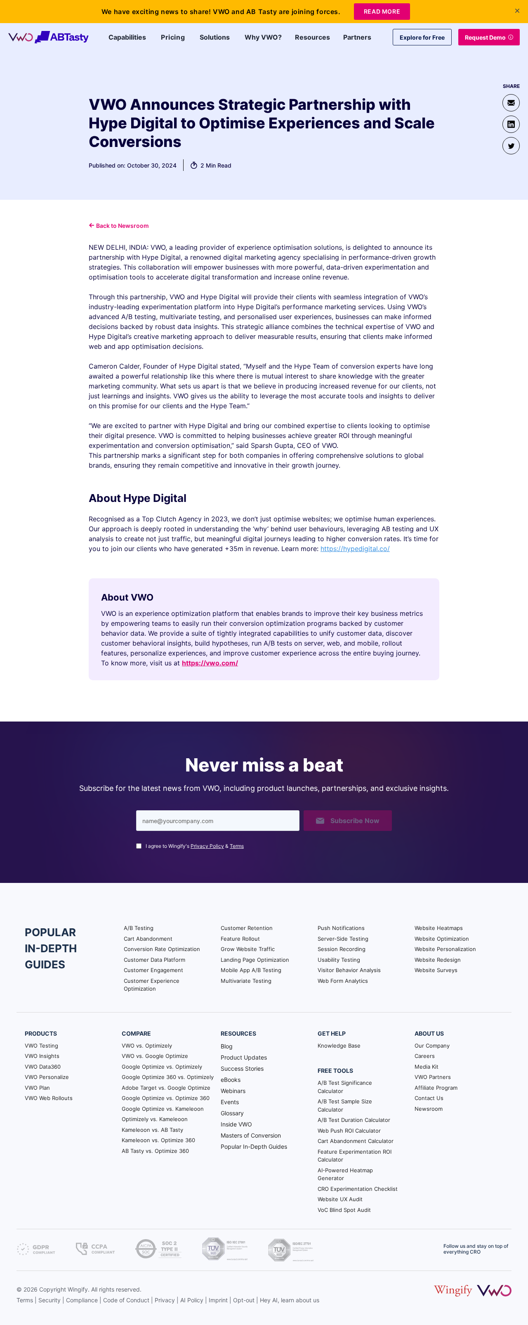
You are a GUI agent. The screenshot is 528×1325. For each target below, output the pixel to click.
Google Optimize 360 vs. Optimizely (168, 1077)
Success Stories (242, 1068)
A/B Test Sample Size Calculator (345, 1105)
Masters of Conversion (251, 1135)
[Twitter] (511, 145)
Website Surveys (436, 970)
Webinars (233, 1090)
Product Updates (244, 1057)
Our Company (432, 1045)
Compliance (82, 1300)
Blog (227, 1046)
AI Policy (191, 1300)
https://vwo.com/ (210, 663)
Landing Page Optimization (255, 959)
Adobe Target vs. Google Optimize (166, 1087)
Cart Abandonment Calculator (356, 1141)
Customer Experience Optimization (151, 984)
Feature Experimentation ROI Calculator (354, 1155)
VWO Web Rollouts (49, 1098)
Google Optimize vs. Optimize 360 (166, 1098)
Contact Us (429, 1098)
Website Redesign (438, 959)
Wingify (78, 1289)
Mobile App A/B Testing (251, 970)
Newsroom (429, 1108)
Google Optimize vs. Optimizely (162, 1066)
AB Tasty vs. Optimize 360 (155, 1151)
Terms (237, 846)
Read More (382, 11)
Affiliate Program (436, 1087)
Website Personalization (445, 949)
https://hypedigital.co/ (355, 548)
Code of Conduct (126, 1300)
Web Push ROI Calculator (349, 1130)
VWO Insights (42, 1056)
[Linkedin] (511, 124)
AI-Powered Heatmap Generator (345, 1174)
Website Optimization (442, 938)
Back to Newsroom (122, 225)
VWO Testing (41, 1045)
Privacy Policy (207, 846)
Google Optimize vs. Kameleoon (163, 1108)
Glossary (232, 1113)
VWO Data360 (43, 1066)
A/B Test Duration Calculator (354, 1120)
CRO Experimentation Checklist (358, 1188)
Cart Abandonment (148, 938)
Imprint (218, 1300)
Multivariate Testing (246, 980)
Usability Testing (339, 959)
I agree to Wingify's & (195, 846)
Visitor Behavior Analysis (349, 970)
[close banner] (517, 11)
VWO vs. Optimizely (147, 1045)
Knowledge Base (339, 1045)
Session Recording (341, 949)
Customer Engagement (153, 970)
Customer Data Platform (154, 959)
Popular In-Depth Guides (254, 1146)
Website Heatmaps (439, 928)
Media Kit (426, 1066)
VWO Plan (37, 1087)
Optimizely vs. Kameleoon (155, 1119)
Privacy (165, 1300)
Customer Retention (247, 928)
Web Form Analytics (343, 980)
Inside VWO (236, 1124)
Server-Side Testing (343, 938)
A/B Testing (138, 928)
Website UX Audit (340, 1199)
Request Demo (485, 37)
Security (49, 1300)
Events (230, 1101)
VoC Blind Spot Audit (344, 1210)
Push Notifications (341, 928)
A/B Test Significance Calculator (345, 1086)
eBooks (230, 1079)
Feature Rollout (240, 938)
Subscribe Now (355, 820)
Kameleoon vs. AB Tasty (152, 1129)
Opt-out (244, 1300)
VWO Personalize (47, 1077)
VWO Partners (433, 1077)
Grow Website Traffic (248, 949)
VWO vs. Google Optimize (155, 1056)
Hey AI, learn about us (289, 1300)
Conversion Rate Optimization (162, 949)
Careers (425, 1056)
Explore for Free (422, 37)
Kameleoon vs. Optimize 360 (158, 1140)
